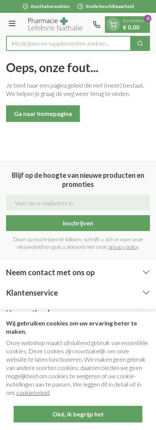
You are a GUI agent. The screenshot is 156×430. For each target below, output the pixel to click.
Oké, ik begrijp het (78, 414)
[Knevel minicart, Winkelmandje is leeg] (113, 24)
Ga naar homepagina (43, 113)
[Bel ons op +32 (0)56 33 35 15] (96, 24)
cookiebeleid (33, 392)
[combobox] (68, 43)
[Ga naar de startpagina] (55, 24)
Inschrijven (78, 223)
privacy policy (123, 247)
